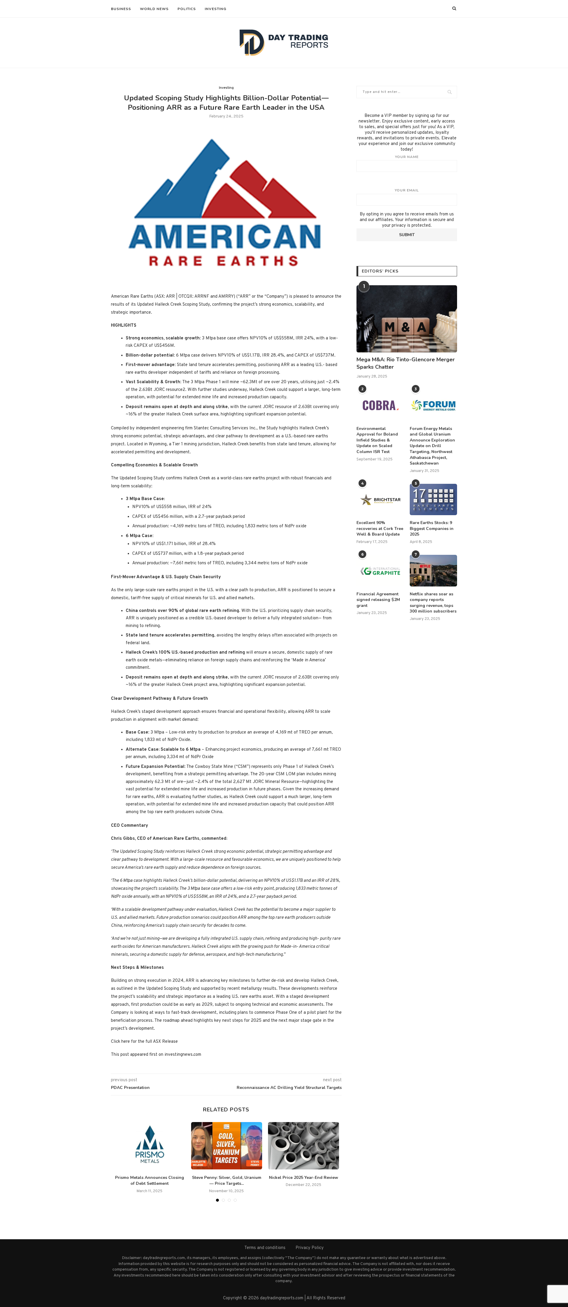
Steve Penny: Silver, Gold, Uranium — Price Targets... (226, 1181)
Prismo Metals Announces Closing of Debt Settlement (149, 1181)
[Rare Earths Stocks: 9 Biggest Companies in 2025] (433, 499)
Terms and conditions (264, 1248)
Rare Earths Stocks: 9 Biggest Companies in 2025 (432, 528)
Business (121, 9)
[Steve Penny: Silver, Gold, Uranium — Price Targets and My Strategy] (226, 1145)
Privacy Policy (310, 1248)
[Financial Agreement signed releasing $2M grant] (380, 570)
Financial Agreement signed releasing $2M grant (378, 599)
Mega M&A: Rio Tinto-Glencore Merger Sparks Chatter (405, 363)
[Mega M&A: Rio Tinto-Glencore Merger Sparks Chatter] (406, 318)
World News (154, 9)
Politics (187, 9)
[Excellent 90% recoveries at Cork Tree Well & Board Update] (380, 499)
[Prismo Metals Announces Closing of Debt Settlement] (149, 1145)
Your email (407, 190)
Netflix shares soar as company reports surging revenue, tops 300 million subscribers (433, 602)
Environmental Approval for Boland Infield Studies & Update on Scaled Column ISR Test (377, 440)
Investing (215, 9)
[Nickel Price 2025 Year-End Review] (303, 1145)
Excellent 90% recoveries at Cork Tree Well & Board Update (379, 528)
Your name (407, 156)
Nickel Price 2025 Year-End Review (303, 1177)
